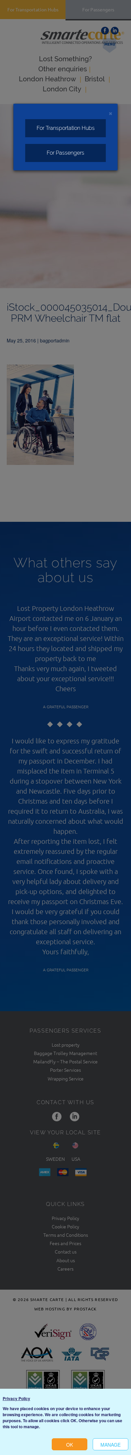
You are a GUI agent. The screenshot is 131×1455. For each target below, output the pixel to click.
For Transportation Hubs (66, 128)
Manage (110, 1444)
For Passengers (65, 153)
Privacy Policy (16, 1398)
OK (69, 1444)
